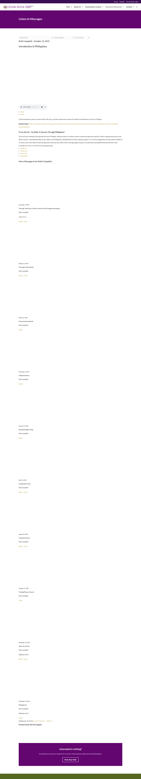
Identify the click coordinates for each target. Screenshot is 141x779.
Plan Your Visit (70, 759)
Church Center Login (132, 2)
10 (42, 721)
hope (65, 124)
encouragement (38, 124)
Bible (30, 124)
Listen (22, 114)
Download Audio (24, 127)
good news (47, 124)
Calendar (122, 2)
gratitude (60, 124)
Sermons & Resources (114, 7)
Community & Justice (93, 7)
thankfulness (89, 124)
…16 (46, 721)
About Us (77, 7)
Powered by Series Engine (30, 724)
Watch (22, 112)
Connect (129, 7)
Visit (68, 7)
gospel (54, 124)
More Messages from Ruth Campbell (105, 124)
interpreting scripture (74, 124)
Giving (116, 2)
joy (83, 124)
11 (44, 721)
